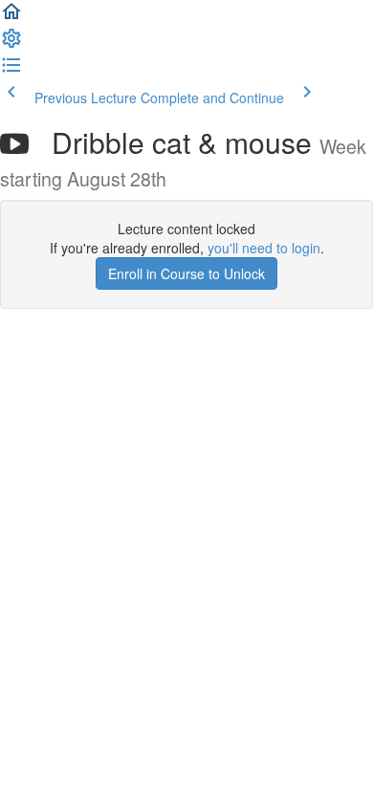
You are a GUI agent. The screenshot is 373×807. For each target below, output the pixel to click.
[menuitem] (11, 44)
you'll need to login (264, 247)
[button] (11, 17)
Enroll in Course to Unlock (186, 273)
